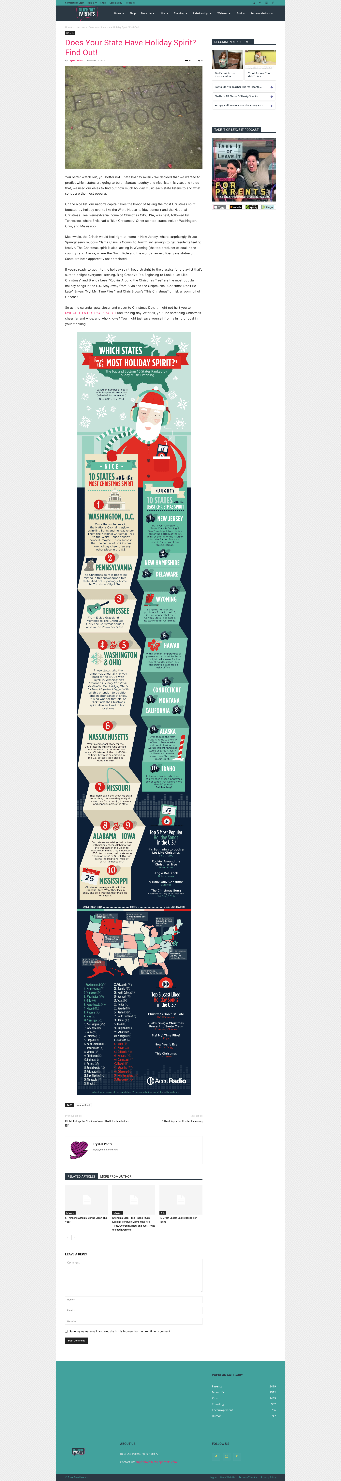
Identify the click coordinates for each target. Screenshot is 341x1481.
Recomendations (260, 13)
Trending (179, 13)
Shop (103, 2)
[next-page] (73, 1237)
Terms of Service (248, 1477)
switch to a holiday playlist (90, 313)
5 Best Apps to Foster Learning (182, 1121)
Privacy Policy (268, 1477)
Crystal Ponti (75, 60)
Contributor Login (74, 2)
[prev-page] (67, 1237)
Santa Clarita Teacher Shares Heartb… (238, 87)
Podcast (130, 2)
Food (239, 13)
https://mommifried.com (105, 1149)
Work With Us (227, 1477)
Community (116, 2)
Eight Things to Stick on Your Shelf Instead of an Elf (97, 1123)
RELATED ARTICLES (81, 1176)
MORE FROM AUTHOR (115, 1176)
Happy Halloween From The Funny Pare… (240, 105)
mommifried (83, 1105)
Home (90, 2)
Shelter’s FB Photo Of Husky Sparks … (237, 96)
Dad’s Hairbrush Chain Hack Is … (225, 74)
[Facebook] (260, 3)
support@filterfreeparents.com (156, 1462)
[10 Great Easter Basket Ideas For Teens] (180, 1200)
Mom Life (146, 13)
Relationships (201, 13)
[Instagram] (266, 3)
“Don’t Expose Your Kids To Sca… (259, 74)
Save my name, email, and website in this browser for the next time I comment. (120, 1331)
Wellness (222, 13)
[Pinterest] (273, 3)
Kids (162, 13)
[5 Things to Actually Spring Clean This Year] (86, 1200)
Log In (213, 1477)
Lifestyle (80, 27)
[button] (254, 2)
